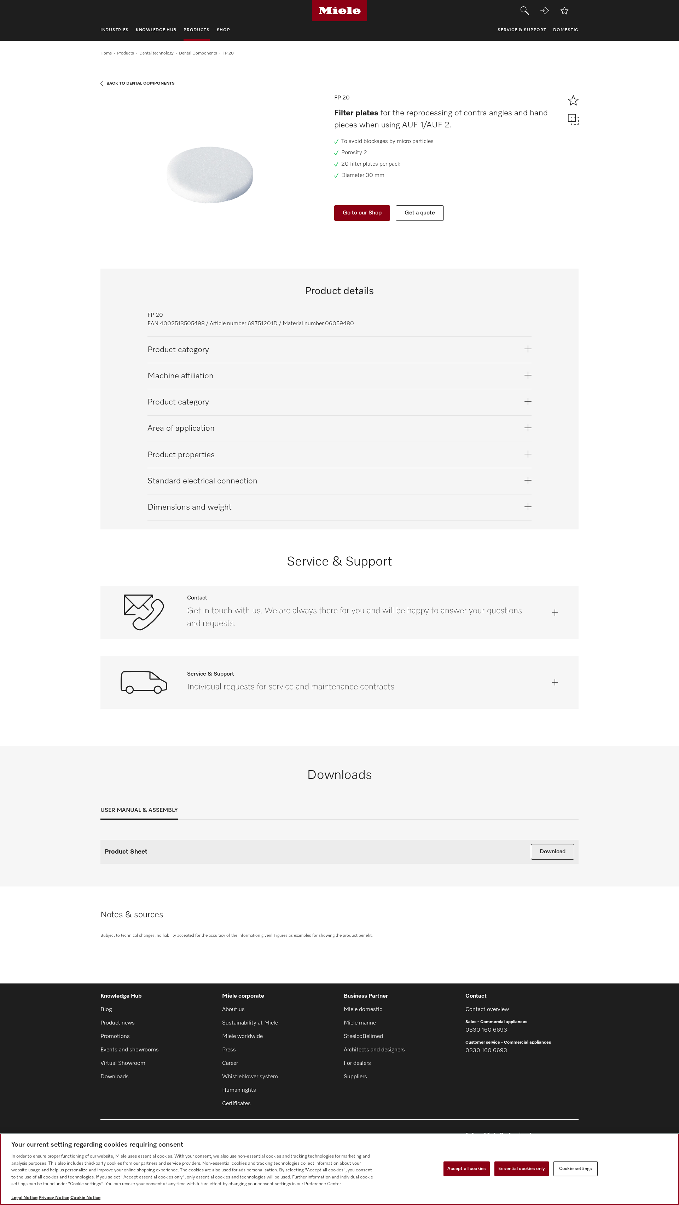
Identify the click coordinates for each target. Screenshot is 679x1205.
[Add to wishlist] (564, 10)
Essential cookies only (521, 1168)
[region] (339, 1169)
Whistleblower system (250, 1077)
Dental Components (198, 53)
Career (230, 1063)
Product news (117, 1023)
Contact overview (487, 1009)
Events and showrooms (129, 1050)
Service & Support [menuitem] (522, 30)
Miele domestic (363, 1009)
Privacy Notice (54, 1197)
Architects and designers (374, 1050)
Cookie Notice (85, 1197)
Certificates (236, 1104)
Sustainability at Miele (250, 1023)
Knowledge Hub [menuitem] (156, 30)
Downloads (114, 1077)
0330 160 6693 (486, 1030)
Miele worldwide (242, 1036)
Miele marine (360, 1023)
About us (233, 1009)
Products (125, 53)
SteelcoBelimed (363, 1036)
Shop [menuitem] (223, 30)
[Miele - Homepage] (339, 10)
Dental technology (156, 53)
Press (229, 1050)
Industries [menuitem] (114, 30)
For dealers (357, 1063)
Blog (106, 1009)
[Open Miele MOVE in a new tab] (544, 10)
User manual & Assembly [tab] (139, 810)
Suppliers (355, 1077)
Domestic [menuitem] (566, 30)
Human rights (239, 1090)
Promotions (115, 1036)
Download (552, 852)
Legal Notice (24, 1197)
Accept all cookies (466, 1168)
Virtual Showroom (122, 1063)
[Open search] (524, 10)
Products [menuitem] (197, 30)
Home (106, 53)
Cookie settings (575, 1168)
